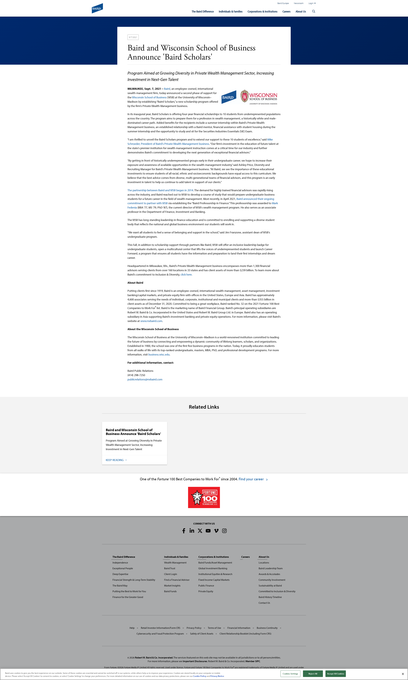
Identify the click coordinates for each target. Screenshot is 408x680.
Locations (264, 562)
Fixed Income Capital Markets (213, 579)
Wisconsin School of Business (149, 97)
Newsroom (298, 3)
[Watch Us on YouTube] (208, 531)
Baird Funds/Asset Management (215, 562)
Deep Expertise (120, 574)
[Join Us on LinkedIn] (192, 531)
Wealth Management (175, 562)
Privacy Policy (194, 627)
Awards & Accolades (269, 574)
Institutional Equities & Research (215, 574)
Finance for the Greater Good (128, 597)
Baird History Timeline (270, 597)
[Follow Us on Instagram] (224, 531)
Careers (287, 11)
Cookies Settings (290, 673)
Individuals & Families (231, 11)
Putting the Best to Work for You (129, 591)
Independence (120, 562)
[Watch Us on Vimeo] (216, 531)
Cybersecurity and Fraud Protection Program (160, 633)
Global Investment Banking (212, 568)
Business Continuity (267, 627)
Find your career (252, 479)
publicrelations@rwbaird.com (144, 379)
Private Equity (205, 591)
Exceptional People (123, 568)
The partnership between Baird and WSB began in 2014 (160, 190)
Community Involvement (272, 579)
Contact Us (264, 602)
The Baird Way (120, 585)
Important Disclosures (195, 661)
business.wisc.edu (159, 354)
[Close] (402, 673)
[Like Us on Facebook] (184, 531)
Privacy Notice (217, 676)
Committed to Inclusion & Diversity (277, 591)
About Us (301, 11)
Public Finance (206, 585)
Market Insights (172, 585)
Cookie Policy (199, 676)
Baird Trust (169, 568)
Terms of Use (214, 627)
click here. (186, 274)
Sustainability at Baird (270, 585)
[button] (314, 11)
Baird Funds (170, 591)
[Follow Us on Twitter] (200, 531)
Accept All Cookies (335, 673)
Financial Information (238, 627)
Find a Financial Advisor (176, 579)
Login (311, 3)
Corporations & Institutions (262, 11)
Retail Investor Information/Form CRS (160, 627)
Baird (167, 89)
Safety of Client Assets (201, 633)
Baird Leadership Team (271, 568)
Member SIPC (252, 661)
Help (132, 627)
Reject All (313, 673)
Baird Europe (283, 3)
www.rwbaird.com (151, 321)
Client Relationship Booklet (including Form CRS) (245, 633)
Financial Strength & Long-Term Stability (134, 579)
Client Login (170, 574)
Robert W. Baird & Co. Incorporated (154, 657)
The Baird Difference (203, 11)
